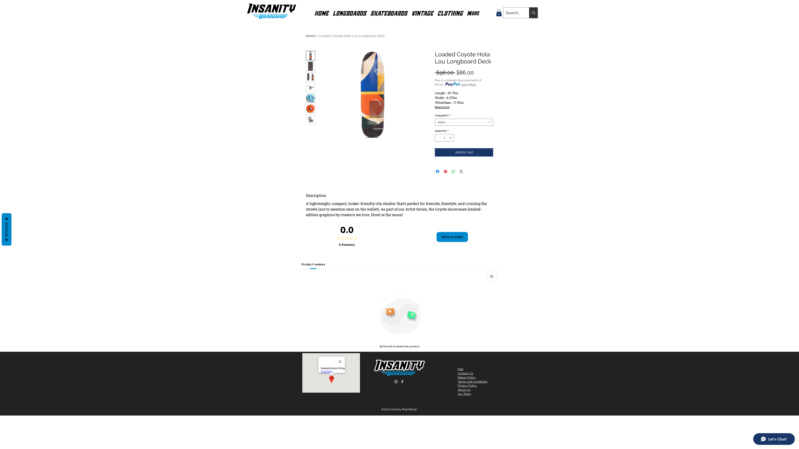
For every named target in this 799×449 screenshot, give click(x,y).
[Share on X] (461, 171)
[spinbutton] (444, 137)
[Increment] (451, 137)
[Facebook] (402, 382)
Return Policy (467, 377)
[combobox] (464, 122)
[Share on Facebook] (437, 171)
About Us (464, 389)
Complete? (442, 115)
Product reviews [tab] (313, 264)
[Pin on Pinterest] (445, 171)
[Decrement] (437, 137)
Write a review (452, 237)
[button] (349, 13)
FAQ (460, 369)
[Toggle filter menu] (491, 276)
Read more (442, 107)
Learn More (468, 84)
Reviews (6, 229)
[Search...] (533, 12)
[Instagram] (396, 382)
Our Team (464, 394)
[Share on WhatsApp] (453, 171)
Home (310, 36)
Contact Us (465, 373)
